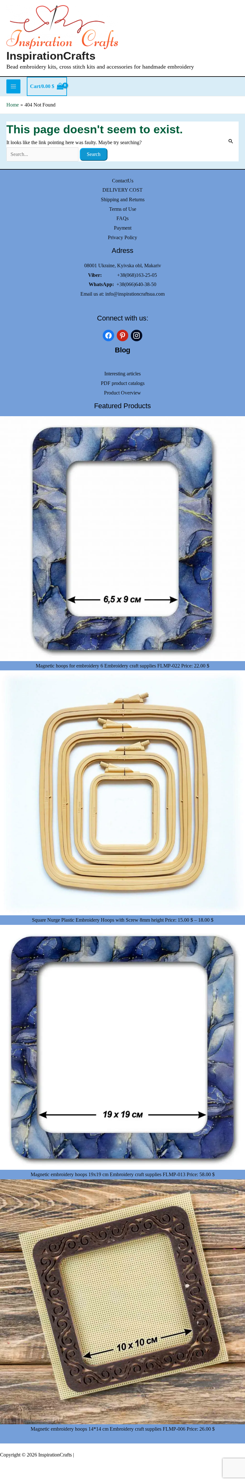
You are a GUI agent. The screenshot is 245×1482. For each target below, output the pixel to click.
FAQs (122, 218)
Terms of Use (122, 209)
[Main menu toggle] (13, 86)
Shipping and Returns (123, 199)
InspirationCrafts (50, 55)
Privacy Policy (122, 237)
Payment (122, 228)
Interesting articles (122, 373)
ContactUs (122, 180)
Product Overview (122, 392)
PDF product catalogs (123, 383)
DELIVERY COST (122, 190)
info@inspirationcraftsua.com (135, 294)
